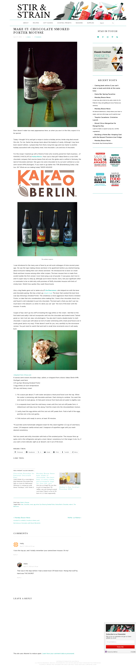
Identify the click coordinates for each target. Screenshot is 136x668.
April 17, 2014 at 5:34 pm (31, 566)
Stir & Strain (34, 11)
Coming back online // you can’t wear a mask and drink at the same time (106, 88)
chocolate (26, 504)
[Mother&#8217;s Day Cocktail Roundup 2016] (69, 479)
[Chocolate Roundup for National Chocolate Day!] (24, 480)
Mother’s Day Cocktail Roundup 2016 (69, 488)
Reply (15, 555)
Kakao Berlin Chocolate (61, 504)
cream (31, 504)
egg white (36, 504)
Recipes (27, 502)
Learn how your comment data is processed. (58, 654)
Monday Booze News (107, 111)
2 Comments (38, 37)
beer (22, 504)
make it (71, 504)
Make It (22, 502)
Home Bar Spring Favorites (105, 94)
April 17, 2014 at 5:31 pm (27, 546)
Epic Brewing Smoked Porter (47, 504)
